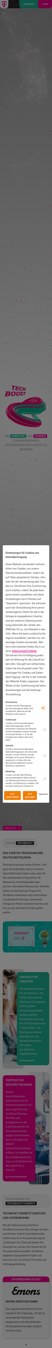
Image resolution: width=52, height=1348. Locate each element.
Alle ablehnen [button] (30, 795)
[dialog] (26, 674)
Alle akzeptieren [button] (12, 795)
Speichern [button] (43, 794)
